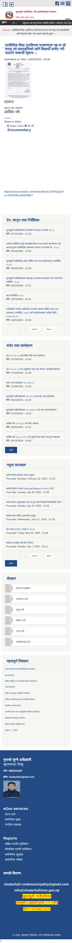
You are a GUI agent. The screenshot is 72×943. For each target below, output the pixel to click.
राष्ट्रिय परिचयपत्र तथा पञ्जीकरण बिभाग (20, 699)
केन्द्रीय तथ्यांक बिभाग (13, 705)
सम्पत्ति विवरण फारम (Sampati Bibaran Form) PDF (30, 488)
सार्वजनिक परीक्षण (14, 859)
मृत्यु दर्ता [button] (20, 609)
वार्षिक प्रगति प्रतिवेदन (16, 844)
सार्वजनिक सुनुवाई (14, 854)
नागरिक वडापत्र (13, 824)
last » (49, 329)
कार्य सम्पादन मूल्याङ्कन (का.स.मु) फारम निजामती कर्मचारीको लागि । (34, 502)
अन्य (11, 450)
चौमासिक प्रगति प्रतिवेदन (18, 849)
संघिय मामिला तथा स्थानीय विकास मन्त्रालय (21, 681)
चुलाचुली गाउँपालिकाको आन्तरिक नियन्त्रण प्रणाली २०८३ (30, 230)
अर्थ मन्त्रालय (10, 687)
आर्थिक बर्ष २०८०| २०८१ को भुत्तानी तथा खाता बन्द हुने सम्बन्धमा (33, 437)
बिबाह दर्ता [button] (21, 620)
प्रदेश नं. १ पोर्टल (11, 730)
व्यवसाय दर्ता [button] (22, 599)
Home (6, 30)
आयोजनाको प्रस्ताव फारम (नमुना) (20, 475)
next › (35, 329)
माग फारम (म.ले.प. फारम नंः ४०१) (20, 529)
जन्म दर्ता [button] (20, 631)
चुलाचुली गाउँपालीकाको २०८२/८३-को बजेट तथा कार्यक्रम (30, 396)
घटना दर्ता (10, 814)
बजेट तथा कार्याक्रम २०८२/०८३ (20, 382)
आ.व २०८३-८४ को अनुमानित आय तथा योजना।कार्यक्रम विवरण (33, 369)
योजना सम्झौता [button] (23, 588)
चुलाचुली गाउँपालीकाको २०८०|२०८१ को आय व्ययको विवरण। (32, 409)
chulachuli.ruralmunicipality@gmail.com (36, 884)
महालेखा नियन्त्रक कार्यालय (15, 718)
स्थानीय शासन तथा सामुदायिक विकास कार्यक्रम (22, 712)
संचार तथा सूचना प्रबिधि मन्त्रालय (17, 693)
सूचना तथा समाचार (13, 108)
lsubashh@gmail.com (21, 776)
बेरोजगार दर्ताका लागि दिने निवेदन (19, 542)
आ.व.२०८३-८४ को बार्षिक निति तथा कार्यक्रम (25, 355)
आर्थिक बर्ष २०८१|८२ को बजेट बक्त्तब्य (22, 423)
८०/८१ (7, 118)
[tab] (36, 588)
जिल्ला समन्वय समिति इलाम (15, 724)
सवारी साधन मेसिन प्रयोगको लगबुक (21, 515)
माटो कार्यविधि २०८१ (14, 295)
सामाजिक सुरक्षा (13, 819)
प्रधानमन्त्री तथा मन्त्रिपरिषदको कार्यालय (20, 669)
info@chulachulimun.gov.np (36, 890)
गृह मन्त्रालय (9, 675)
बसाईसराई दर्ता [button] (23, 641)
